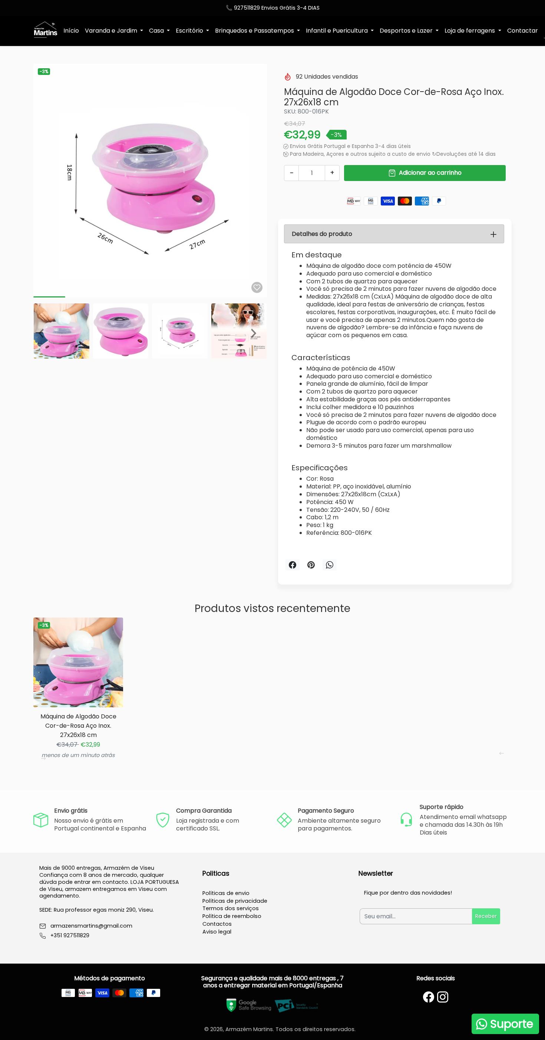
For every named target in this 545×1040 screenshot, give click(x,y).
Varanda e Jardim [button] (112, 30)
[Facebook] (429, 997)
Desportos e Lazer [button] (407, 30)
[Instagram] (443, 997)
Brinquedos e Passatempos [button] (255, 30)
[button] (44, 331)
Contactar (522, 30)
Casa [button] (157, 30)
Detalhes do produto (322, 234)
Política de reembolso (231, 916)
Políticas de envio (226, 893)
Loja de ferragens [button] (470, 30)
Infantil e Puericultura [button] (337, 30)
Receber (486, 916)
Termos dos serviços (230, 908)
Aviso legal (216, 931)
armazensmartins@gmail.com (91, 925)
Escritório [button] (190, 30)
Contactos (217, 924)
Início (71, 30)
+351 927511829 (69, 935)
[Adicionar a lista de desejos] (256, 287)
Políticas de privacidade (234, 901)
